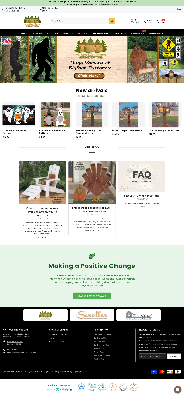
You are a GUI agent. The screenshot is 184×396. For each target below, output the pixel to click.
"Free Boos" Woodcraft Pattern (16, 132)
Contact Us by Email (50, 9)
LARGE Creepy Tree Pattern (164, 130)
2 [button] (92, 77)
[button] (17, 59)
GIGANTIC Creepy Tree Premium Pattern (88, 132)
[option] (92, 59)
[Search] (82, 21)
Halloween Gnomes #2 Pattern (52, 132)
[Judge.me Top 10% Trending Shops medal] (134, 387)
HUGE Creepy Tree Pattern (127, 130)
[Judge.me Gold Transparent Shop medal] (113, 387)
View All (92, 151)
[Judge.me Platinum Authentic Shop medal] (92, 387)
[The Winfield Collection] (45, 315)
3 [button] (95, 77)
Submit (174, 356)
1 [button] (88, 77)
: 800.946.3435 (14, 9)
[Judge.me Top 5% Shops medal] (123, 387)
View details (40, 237)
